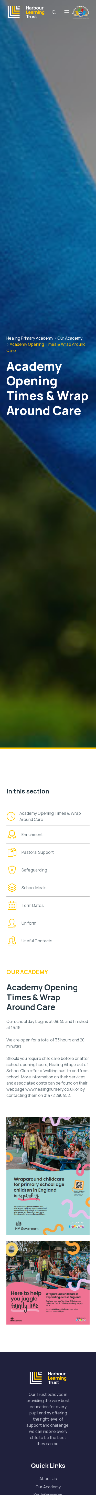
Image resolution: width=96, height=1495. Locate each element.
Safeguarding (34, 870)
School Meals (34, 887)
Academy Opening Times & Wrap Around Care (50, 816)
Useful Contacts (37, 941)
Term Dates (33, 905)
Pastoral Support (38, 852)
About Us (48, 1478)
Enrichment (32, 834)
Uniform (29, 923)
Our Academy (48, 1487)
